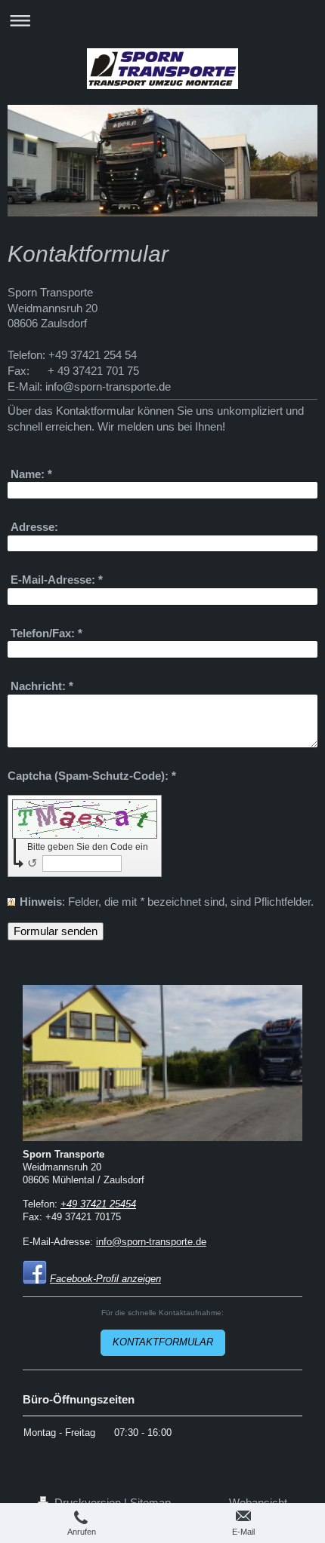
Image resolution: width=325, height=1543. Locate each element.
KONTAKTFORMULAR (163, 1342)
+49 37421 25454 (98, 1204)
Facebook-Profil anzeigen (105, 1279)
